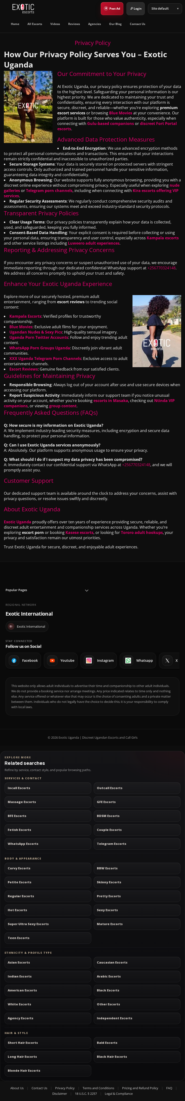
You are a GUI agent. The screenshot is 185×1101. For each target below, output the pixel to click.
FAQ (169, 1088)
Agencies (94, 24)
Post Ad (112, 8)
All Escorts (34, 24)
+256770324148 (161, 268)
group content (63, 405)
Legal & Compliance (119, 1093)
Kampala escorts (163, 238)
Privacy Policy (65, 1088)
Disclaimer (59, 1093)
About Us (17, 1088)
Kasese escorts (79, 532)
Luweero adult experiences (93, 243)
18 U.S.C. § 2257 (86, 1093)
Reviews (74, 24)
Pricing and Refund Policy (140, 1088)
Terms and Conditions (98, 1088)
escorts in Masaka (110, 400)
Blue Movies (120, 113)
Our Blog (115, 24)
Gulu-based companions (110, 123)
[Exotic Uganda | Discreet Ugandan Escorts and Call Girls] (23, 8)
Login (138, 8)
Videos (55, 24)
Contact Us (137, 24)
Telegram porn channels (49, 190)
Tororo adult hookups (142, 532)
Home (15, 24)
